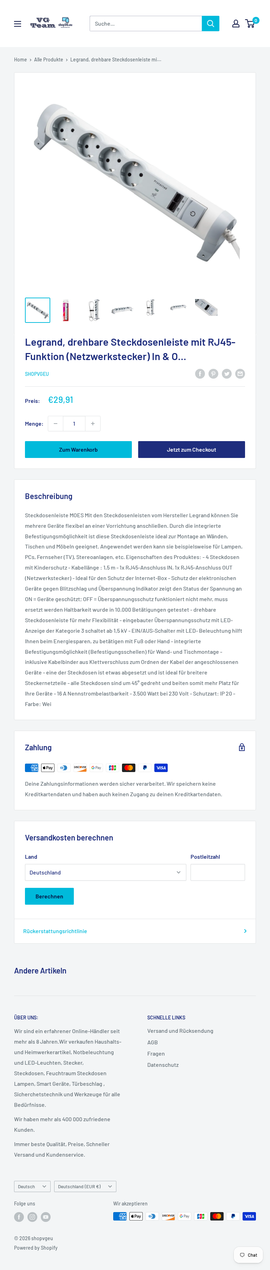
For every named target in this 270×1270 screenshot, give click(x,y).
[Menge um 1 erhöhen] (92, 423)
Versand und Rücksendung (180, 1030)
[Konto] (235, 23)
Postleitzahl (205, 856)
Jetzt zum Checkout (191, 449)
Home (20, 59)
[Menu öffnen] (17, 24)
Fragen (156, 1053)
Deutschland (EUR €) (79, 1186)
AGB (152, 1042)
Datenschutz (163, 1064)
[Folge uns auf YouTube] (46, 1217)
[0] (250, 23)
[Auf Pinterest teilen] (213, 373)
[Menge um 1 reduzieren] (55, 423)
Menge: (34, 423)
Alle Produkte (48, 59)
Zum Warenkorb (78, 449)
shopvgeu (37, 374)
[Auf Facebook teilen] (200, 373)
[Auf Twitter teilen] (227, 373)
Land (31, 856)
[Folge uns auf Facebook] (19, 1217)
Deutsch (26, 1186)
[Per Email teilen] (240, 373)
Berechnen (49, 896)
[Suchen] (210, 23)
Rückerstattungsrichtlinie (55, 930)
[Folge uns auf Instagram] (32, 1217)
